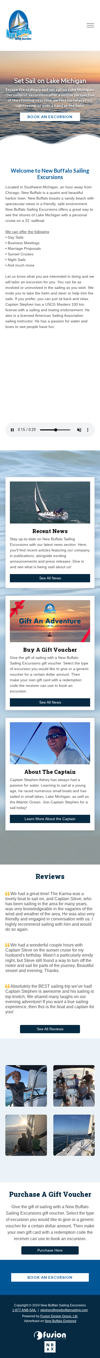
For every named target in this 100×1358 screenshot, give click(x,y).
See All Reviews (50, 1029)
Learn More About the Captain (50, 819)
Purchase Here (50, 1250)
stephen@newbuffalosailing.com (64, 1310)
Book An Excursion (50, 116)
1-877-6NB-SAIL (24, 1310)
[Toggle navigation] (90, 25)
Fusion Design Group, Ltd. (59, 1316)
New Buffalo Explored (60, 1321)
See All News (50, 578)
